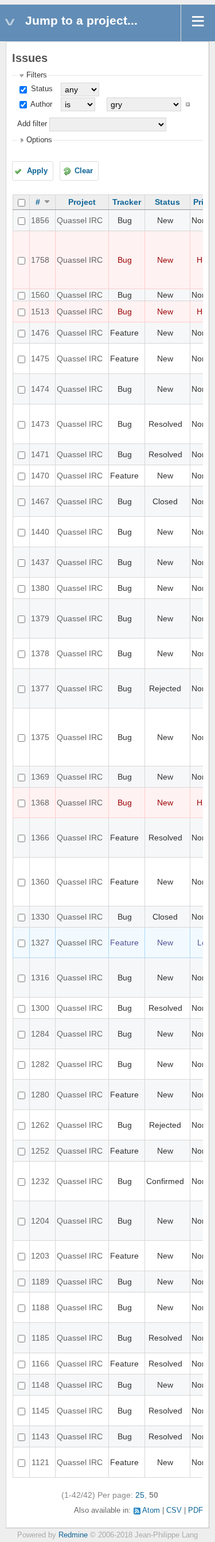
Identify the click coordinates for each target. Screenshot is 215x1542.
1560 (40, 294)
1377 (40, 688)
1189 (40, 1281)
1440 (40, 531)
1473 (40, 424)
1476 (40, 332)
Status (41, 89)
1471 (40, 454)
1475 (40, 358)
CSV (174, 1510)
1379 (40, 618)
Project (82, 202)
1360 (40, 881)
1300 (40, 1008)
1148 (40, 1384)
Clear (84, 171)
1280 (40, 1094)
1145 (40, 1410)
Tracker (126, 202)
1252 (40, 1150)
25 (139, 1495)
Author (40, 104)
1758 (40, 259)
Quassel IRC (80, 220)
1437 (40, 562)
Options (39, 140)
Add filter (32, 124)
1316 (40, 977)
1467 (40, 501)
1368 (40, 802)
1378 (40, 653)
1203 (40, 1255)
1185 (40, 1337)
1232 (40, 1181)
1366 (40, 837)
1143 (40, 1436)
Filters (36, 75)
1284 (40, 1033)
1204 (40, 1220)
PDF (195, 1510)
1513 (40, 311)
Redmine (73, 1535)
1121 (40, 1462)
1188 (40, 1307)
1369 (40, 776)
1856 (40, 220)
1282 (40, 1064)
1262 (40, 1125)
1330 (40, 916)
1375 (40, 737)
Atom (151, 1510)
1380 (40, 588)
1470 (40, 475)
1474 (40, 389)
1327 (40, 942)
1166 (40, 1363)
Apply (37, 171)
